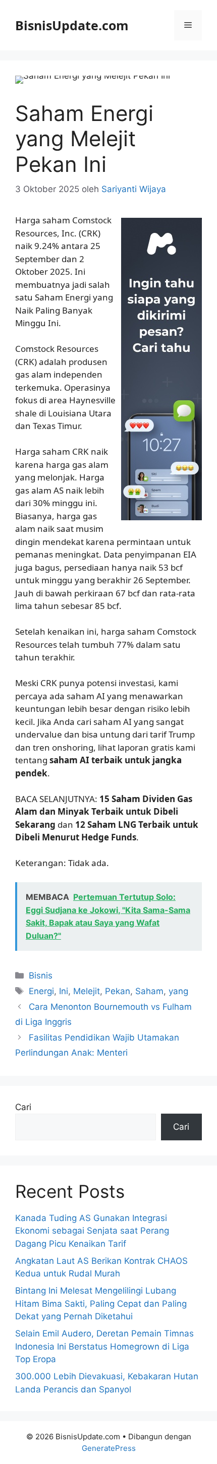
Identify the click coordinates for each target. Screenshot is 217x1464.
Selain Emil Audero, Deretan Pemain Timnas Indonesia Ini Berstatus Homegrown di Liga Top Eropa (104, 1346)
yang (178, 991)
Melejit (86, 991)
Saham (149, 991)
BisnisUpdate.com (72, 25)
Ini (63, 991)
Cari (23, 1107)
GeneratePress (109, 1448)
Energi (41, 991)
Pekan (117, 991)
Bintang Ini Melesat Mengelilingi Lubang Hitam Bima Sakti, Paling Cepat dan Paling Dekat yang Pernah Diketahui (101, 1303)
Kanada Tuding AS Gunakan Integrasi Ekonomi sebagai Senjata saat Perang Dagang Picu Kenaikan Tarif (92, 1231)
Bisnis (40, 975)
